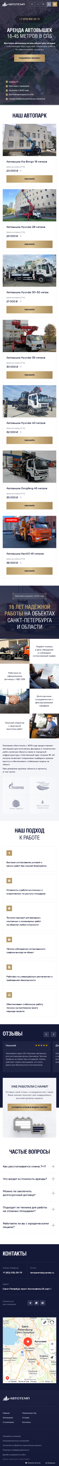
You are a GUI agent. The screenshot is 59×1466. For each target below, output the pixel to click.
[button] (29, 571)
